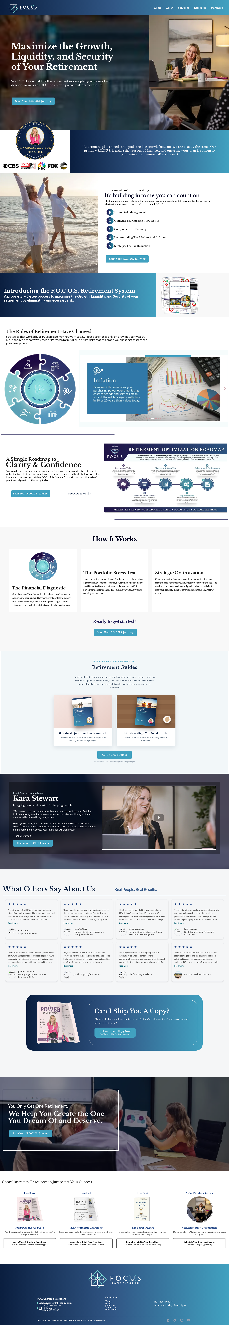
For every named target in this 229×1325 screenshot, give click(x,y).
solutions (110, 1305)
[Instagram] (181, 1320)
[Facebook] (174, 1320)
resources (110, 1307)
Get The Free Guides (114, 755)
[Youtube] (188, 1320)
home (108, 1301)
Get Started (110, 1309)
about (108, 1303)
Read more (13, 923)
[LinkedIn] (167, 1320)
